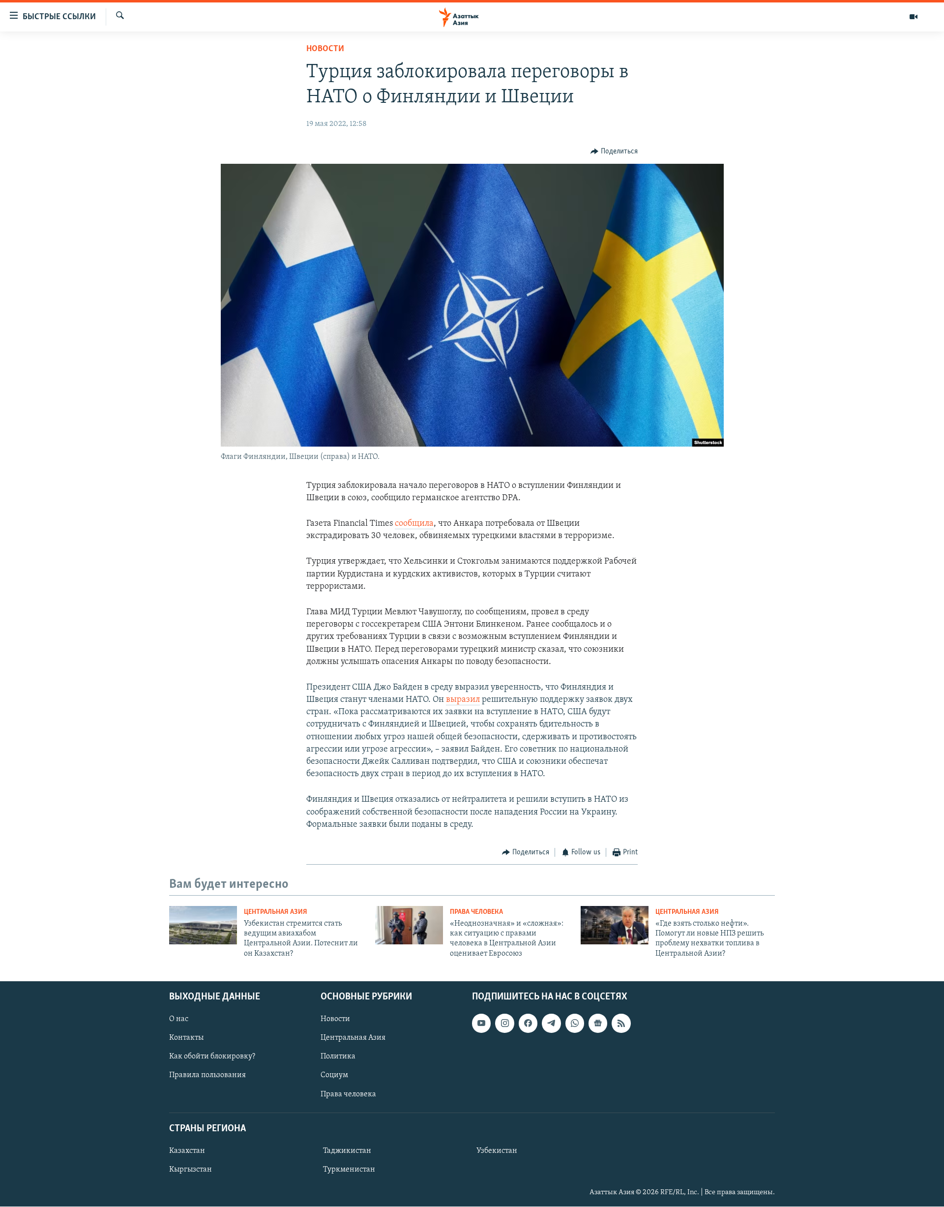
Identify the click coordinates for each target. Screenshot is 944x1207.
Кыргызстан (190, 1170)
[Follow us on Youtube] (481, 1023)
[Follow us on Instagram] (504, 1023)
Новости (325, 49)
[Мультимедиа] (913, 17)
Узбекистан (496, 1151)
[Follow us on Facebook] (528, 1023)
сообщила (414, 523)
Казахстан (187, 1151)
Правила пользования (207, 1076)
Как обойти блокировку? (212, 1057)
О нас (178, 1019)
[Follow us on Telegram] (551, 1023)
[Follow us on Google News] (598, 1023)
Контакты (186, 1038)
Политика (338, 1057)
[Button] (614, 151)
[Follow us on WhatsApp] (574, 1023)
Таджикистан (347, 1151)
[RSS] (621, 1023)
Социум (334, 1076)
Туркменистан (349, 1170)
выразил (463, 699)
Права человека (476, 912)
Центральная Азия (275, 912)
